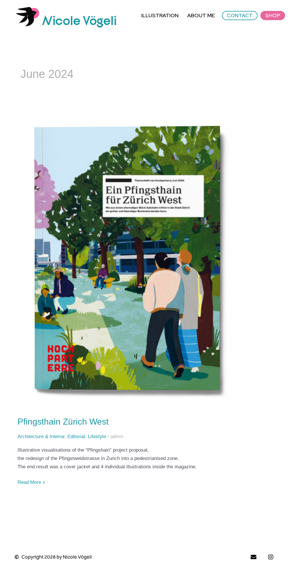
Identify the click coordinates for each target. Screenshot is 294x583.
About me (201, 15)
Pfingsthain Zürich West (63, 421)
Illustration (160, 15)
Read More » (31, 481)
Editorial (76, 436)
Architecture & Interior (41, 436)
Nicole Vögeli (79, 21)
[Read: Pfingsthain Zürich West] (128, 261)
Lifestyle (97, 436)
